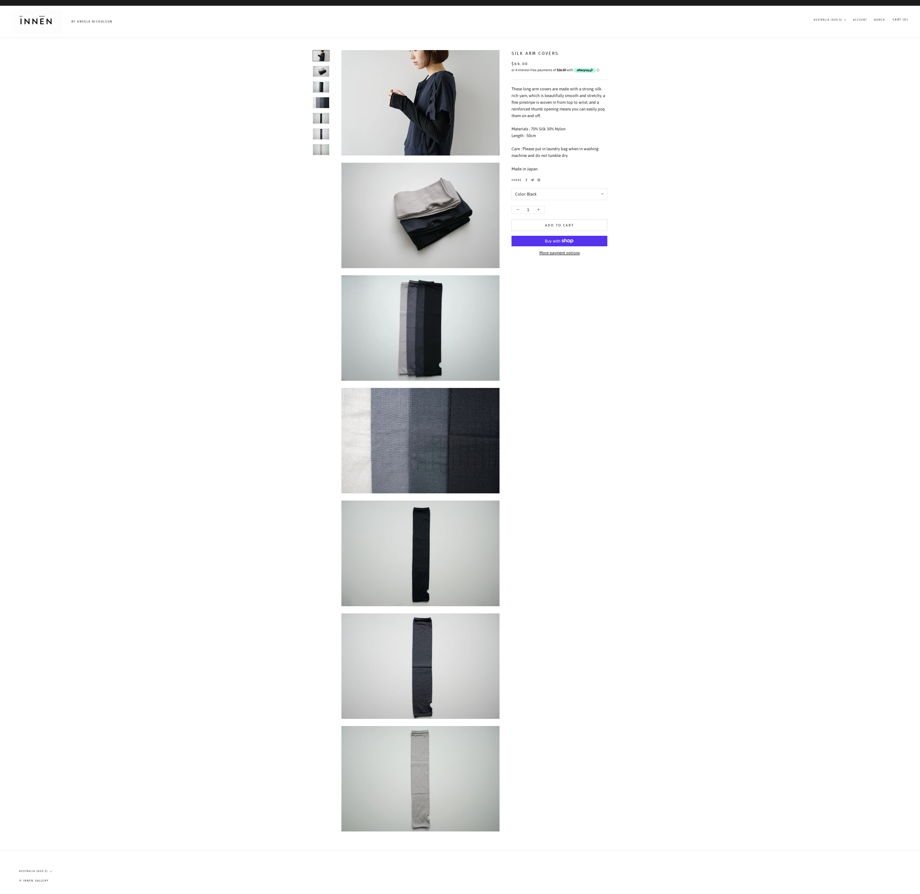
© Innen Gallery (34, 880)
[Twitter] (532, 180)
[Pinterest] (538, 180)
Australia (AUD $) (828, 19)
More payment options (559, 252)
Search (879, 19)
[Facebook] (526, 180)
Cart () (900, 19)
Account (860, 19)
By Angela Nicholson (92, 21)
